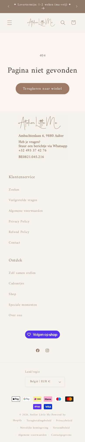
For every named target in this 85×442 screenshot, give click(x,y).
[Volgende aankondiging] (77, 6)
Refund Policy (19, 232)
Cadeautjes (16, 284)
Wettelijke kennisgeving (34, 427)
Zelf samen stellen (22, 273)
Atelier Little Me (40, 414)
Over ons (15, 315)
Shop (12, 294)
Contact (14, 243)
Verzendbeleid (61, 427)
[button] (9, 22)
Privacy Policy (19, 222)
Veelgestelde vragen (23, 200)
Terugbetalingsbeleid (39, 420)
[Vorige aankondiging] (8, 6)
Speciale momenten (23, 305)
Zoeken (14, 190)
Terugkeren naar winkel (42, 88)
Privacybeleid (64, 420)
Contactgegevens (61, 435)
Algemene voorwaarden (26, 211)
